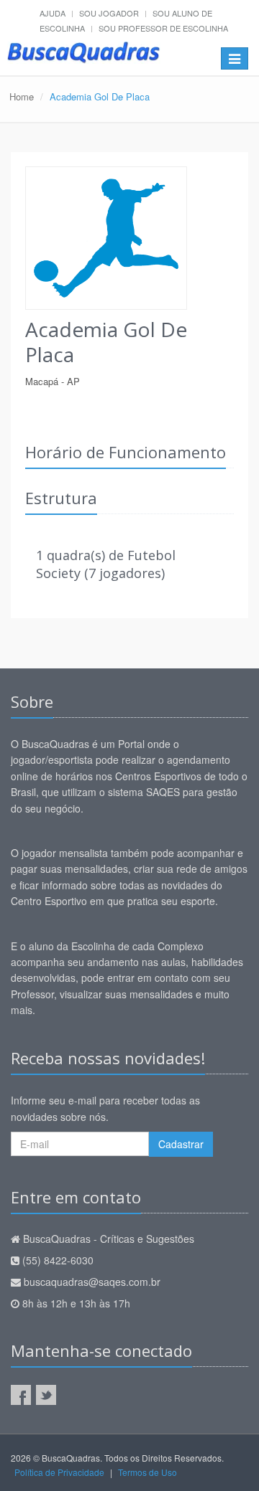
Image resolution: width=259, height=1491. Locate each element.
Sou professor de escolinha (163, 28)
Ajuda (52, 13)
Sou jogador (109, 13)
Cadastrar (181, 1144)
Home (21, 96)
